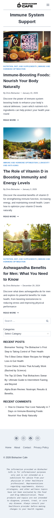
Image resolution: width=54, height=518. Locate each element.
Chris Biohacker (13, 93)
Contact (27, 447)
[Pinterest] (16, 438)
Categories (9, 329)
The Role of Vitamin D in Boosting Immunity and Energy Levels (25, 177)
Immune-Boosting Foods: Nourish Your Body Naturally (26, 81)
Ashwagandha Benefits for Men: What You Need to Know (25, 274)
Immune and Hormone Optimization (20, 163)
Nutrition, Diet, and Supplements (20, 66)
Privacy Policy (41, 447)
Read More (11, 120)
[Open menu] (48, 4)
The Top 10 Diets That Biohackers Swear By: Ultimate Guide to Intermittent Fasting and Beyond (26, 379)
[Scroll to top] (47, 514)
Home (8, 447)
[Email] (37, 438)
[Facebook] (30, 438)
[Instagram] (23, 438)
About (17, 447)
